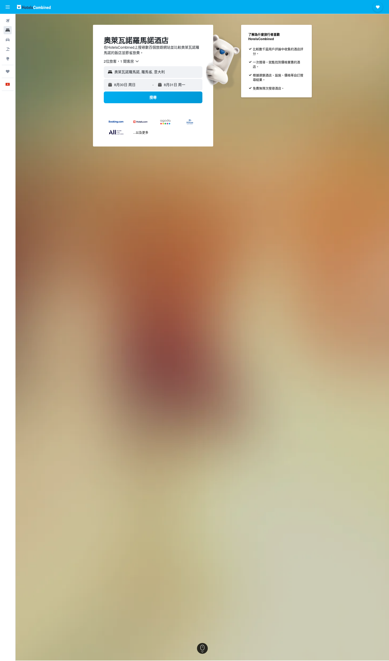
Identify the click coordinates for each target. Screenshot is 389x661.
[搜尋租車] (8, 39)
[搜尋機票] (8, 20)
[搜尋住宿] (8, 30)
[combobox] (121, 61)
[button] (8, 7)
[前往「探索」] (8, 58)
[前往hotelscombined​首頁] (33, 7)
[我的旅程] (8, 71)
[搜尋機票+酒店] (8, 49)
